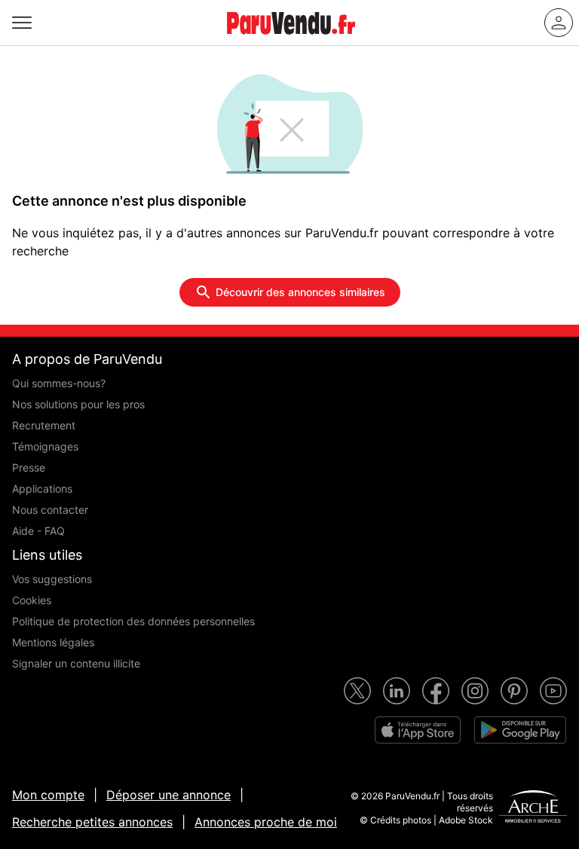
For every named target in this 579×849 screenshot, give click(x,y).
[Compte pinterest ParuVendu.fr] (514, 690)
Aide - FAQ (38, 530)
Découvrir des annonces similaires (300, 292)
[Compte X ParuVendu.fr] (357, 690)
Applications (42, 488)
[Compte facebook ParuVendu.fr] (435, 690)
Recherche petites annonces (92, 821)
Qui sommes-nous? (59, 383)
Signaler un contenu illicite (76, 663)
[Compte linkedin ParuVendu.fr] (396, 690)
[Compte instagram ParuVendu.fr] (475, 690)
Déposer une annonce (168, 794)
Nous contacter (50, 509)
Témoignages (45, 446)
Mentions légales (53, 642)
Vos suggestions (52, 579)
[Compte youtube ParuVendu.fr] (553, 690)
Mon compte (48, 794)
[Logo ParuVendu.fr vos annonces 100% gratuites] (291, 40)
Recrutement (43, 425)
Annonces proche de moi (266, 821)
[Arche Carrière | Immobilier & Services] (533, 808)
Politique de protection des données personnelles (133, 621)
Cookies (31, 600)
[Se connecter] (558, 22)
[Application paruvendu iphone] (417, 730)
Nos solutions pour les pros (78, 404)
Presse (28, 467)
